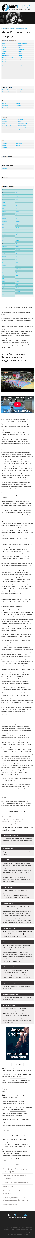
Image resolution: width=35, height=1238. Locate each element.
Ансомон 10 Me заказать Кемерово (12, 821)
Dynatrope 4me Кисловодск (11, 1186)
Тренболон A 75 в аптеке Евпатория (15, 1170)
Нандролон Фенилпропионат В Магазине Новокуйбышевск (13, 1192)
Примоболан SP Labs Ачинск (16, 758)
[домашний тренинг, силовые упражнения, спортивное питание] (17, 5)
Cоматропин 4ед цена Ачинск (11, 824)
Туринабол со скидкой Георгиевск (10, 1204)
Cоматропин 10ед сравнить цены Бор (13, 819)
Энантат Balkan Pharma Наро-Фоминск (15, 1177)
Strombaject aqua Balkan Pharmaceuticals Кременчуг (15, 1198)
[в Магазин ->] (17, 1027)
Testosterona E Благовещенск (10, 817)
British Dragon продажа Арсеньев (15, 1182)
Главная (3, 28)
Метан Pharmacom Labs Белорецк (17, 28)
